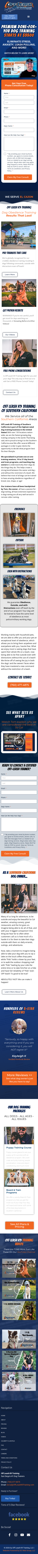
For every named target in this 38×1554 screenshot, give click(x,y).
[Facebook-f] (9, 1535)
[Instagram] (16, 1535)
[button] (28, 16)
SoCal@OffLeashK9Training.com (20, 1485)
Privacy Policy (20, 847)
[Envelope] (28, 1535)
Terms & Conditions (14, 169)
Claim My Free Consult (18, 177)
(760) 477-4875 (13, 1482)
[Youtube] (22, 1535)
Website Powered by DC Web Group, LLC (19, 1550)
